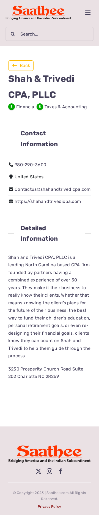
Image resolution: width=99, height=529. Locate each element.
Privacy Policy (49, 506)
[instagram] (49, 471)
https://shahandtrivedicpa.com (48, 201)
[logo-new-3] (39, 7)
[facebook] (60, 471)
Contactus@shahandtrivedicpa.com (52, 189)
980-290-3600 (30, 164)
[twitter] (38, 471)
